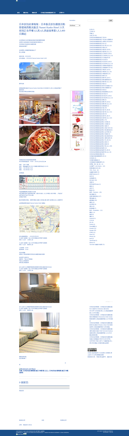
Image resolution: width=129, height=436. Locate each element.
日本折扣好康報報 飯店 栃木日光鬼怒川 (100, 85)
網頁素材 (91, 200)
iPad (90, 234)
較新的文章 (22, 420)
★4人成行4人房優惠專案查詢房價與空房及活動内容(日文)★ (35, 307)
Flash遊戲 (92, 226)
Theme (46, 432)
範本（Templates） (94, 210)
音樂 (90, 182)
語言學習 (91, 204)
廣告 (90, 206)
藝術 (90, 214)
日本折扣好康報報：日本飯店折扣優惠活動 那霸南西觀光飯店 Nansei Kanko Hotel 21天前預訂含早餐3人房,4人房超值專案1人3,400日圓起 (42, 29)
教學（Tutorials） (94, 192)
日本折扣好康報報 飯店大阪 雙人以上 (99, 112)
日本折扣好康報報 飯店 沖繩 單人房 (99, 69)
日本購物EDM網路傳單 (95, 162)
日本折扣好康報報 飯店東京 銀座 (98, 144)
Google (91, 230)
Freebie (91, 228)
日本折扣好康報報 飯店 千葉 (97, 37)
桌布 (90, 188)
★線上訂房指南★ (24, 261)
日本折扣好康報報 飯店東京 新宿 (98, 142)
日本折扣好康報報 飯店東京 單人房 (98, 140)
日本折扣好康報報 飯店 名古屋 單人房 (99, 61)
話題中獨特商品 (93, 196)
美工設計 (91, 180)
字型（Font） (93, 170)
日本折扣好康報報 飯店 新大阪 (97, 93)
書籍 (90, 186)
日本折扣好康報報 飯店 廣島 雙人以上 (99, 104)
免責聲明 (42, 431)
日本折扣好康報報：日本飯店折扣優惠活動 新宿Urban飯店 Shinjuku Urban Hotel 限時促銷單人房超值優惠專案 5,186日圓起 (101, 325)
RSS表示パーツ (109, 301)
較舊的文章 (63, 420)
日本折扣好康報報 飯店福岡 (96, 148)
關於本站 (25, 12)
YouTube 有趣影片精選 (95, 244)
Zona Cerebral (64, 432)
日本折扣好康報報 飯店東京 (96, 120)
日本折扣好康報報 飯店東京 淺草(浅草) (99, 138)
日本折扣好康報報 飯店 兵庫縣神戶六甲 (100, 67)
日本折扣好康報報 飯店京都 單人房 (98, 116)
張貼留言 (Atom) (27, 425)
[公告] (91, 29)
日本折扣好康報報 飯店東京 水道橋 (98, 124)
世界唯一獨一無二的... (95, 164)
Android (91, 218)
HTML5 (91, 232)
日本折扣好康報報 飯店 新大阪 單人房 (99, 95)
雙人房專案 (22, 52)
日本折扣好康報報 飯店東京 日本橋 (98, 122)
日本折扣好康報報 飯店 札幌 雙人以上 (99, 51)
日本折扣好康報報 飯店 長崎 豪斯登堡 (99, 79)
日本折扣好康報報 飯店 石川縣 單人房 (99, 53)
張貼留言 (21, 390)
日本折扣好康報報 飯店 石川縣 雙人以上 (100, 55)
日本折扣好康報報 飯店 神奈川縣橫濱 (99, 87)
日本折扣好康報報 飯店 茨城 (97, 89)
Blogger (105, 432)
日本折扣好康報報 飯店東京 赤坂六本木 (100, 128)
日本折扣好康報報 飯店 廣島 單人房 (99, 102)
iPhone (91, 236)
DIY (90, 222)
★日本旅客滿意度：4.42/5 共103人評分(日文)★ (32, 161)
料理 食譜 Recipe (94, 184)
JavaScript (92, 240)
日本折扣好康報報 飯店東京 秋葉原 (98, 134)
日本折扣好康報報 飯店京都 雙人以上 (99, 118)
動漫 (90, 190)
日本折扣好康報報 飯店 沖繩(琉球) (98, 73)
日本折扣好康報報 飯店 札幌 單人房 (99, 49)
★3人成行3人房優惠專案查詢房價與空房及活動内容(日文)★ (35, 267)
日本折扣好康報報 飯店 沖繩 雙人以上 (35, 370)
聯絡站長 (34, 12)
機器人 (91, 212)
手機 (90, 33)
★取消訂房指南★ (24, 262)
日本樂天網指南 (93, 160)
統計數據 (91, 194)
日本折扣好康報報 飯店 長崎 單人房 (99, 77)
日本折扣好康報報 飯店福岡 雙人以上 (99, 152)
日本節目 (91, 158)
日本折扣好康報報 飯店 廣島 (97, 100)
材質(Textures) (93, 174)
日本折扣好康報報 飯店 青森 (97, 83)
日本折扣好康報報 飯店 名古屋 (97, 59)
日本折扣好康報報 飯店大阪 (96, 108)
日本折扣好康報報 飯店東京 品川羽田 (99, 132)
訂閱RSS (61, 12)
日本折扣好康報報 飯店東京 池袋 (98, 126)
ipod (90, 238)
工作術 (91, 31)
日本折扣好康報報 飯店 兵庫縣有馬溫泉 (100, 65)
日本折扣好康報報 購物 (95, 154)
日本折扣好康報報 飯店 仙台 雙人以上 (99, 45)
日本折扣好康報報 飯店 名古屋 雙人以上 (100, 63)
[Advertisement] (42, 19)
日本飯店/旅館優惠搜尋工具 (48, 12)
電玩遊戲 (91, 198)
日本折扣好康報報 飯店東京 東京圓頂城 (100, 130)
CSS (90, 220)
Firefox (91, 224)
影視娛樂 (91, 208)
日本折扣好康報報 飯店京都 (96, 114)
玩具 (90, 176)
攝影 (90, 216)
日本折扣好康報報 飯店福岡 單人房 (98, 150)
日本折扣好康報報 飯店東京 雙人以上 (99, 146)
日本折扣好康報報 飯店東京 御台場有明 (100, 136)
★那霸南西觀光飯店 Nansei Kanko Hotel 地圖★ (32, 203)
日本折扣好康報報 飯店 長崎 (97, 75)
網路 (90, 202)
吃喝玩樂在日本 (93, 168)
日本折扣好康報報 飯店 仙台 (97, 43)
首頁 (18, 12)
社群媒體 (91, 178)
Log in (111, 432)
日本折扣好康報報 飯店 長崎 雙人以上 (99, 81)
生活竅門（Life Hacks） (95, 166)
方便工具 (91, 35)
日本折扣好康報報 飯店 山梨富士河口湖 (100, 41)
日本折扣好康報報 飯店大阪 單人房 (98, 110)
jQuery (91, 242)
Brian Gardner (55, 432)
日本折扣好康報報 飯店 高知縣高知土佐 (100, 91)
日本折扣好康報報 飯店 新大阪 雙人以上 (100, 97)
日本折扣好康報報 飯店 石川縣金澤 (98, 57)
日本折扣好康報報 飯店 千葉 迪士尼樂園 (100, 39)
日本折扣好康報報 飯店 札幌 (97, 47)
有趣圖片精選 (93, 172)
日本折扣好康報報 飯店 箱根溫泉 (98, 106)
